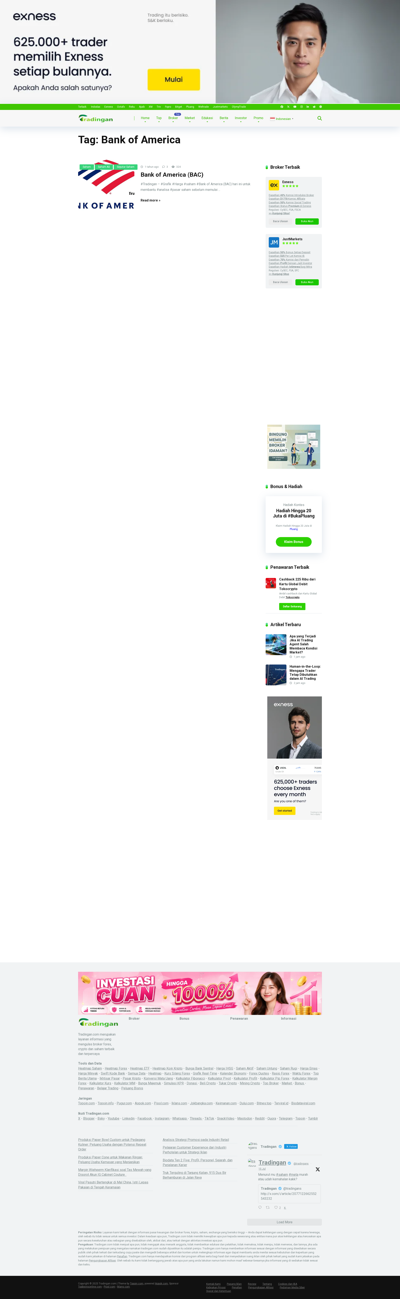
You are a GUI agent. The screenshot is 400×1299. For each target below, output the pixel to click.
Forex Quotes (259, 1073)
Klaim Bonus (293, 542)
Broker (173, 118)
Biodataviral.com (303, 1103)
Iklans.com (179, 1103)
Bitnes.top (264, 1103)
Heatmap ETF (140, 1068)
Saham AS (104, 166)
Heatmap (154, 1073)
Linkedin (128, 1118)
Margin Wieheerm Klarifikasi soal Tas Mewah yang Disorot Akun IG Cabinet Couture (114, 1172)
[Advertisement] (294, 360)
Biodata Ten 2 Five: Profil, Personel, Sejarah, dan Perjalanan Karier (197, 1162)
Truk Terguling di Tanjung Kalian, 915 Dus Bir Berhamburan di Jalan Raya (194, 1175)
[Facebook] (282, 107)
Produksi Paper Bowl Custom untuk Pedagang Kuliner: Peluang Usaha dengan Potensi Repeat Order (112, 1144)
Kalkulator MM (124, 1083)
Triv (159, 106)
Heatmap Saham (90, 1068)
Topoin (300, 1118)
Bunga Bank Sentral (199, 1068)
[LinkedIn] (308, 107)
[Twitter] (288, 107)
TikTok (209, 1118)
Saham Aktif (245, 1068)
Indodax (95, 106)
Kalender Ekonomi (233, 1073)
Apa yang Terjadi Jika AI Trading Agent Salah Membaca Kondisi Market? (303, 644)
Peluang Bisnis (132, 1088)
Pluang (190, 106)
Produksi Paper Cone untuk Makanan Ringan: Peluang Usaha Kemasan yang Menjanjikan (110, 1159)
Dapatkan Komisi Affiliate (287, 198)
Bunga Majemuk (149, 1083)
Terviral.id (281, 1103)
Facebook (145, 1118)
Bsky (101, 1118)
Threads (196, 1118)
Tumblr (313, 1118)
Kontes (299, 505)
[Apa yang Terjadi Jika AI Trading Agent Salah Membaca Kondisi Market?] (276, 654)
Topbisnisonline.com (90, 1286)
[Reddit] (314, 107)
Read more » (150, 200)
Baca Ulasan (280, 221)
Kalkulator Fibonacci (190, 1078)
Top (159, 118)
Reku (132, 106)
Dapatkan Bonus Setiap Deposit (289, 252)
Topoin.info (106, 1103)
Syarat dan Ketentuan (218, 1291)
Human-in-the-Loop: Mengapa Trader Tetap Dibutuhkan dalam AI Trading (305, 673)
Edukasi (207, 118)
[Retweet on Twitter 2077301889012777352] (269, 1208)
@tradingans (301, 1163)
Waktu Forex (301, 1073)
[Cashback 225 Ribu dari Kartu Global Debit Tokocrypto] (271, 587)
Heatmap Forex (116, 1068)
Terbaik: (82, 106)
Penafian (122, 1256)
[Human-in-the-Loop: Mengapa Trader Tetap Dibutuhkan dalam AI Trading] (276, 684)
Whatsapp (180, 1118)
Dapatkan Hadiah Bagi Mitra (290, 266)
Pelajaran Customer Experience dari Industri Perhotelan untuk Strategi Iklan (194, 1149)
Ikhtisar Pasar (110, 1078)
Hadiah (288, 505)
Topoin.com (86, 1103)
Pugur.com (124, 1103)
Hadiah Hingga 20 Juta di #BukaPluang (294, 513)
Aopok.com (143, 1103)
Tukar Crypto (228, 1083)
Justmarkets (220, 106)
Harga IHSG (224, 1068)
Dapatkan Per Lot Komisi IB (287, 255)
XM (150, 106)
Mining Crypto (250, 1083)
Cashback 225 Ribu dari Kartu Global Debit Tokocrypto (297, 584)
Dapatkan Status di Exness (290, 206)
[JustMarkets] (274, 246)
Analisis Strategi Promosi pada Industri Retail (196, 1140)
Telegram (285, 1118)
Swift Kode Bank (113, 1073)
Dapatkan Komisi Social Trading (290, 202)
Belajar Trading (107, 1088)
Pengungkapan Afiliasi (102, 1260)
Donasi (192, 1083)
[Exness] (274, 189)
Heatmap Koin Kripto (167, 1068)
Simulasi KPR (174, 1083)
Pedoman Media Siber (292, 1287)
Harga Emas (309, 1068)
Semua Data (136, 1073)
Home (145, 118)
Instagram (162, 1118)
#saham (282, 1175)
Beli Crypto (208, 1083)
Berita (224, 118)
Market (190, 118)
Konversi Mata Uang (158, 1078)
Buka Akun (307, 221)
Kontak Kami (213, 1284)
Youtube (113, 1118)
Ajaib (142, 106)
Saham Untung (266, 1068)
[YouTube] (295, 107)
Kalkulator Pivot (219, 1078)
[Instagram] (301, 107)
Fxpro (168, 106)
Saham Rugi (288, 1068)
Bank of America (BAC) (172, 174)
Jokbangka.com (201, 1103)
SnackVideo (225, 1118)
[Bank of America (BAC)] (106, 187)
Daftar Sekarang (292, 606)
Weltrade (203, 106)
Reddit (260, 1118)
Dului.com (247, 1103)
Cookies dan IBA (287, 1284)
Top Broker (271, 1083)
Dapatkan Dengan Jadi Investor (290, 263)
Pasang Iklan (234, 1284)
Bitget (178, 106)
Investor (241, 118)
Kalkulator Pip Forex (274, 1078)
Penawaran (86, 1088)
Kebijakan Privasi (216, 1287)
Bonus (300, 1083)
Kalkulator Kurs (100, 1083)
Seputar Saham (125, 166)
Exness (108, 106)
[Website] (320, 107)
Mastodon (244, 1118)
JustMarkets (292, 239)
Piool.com (161, 1103)
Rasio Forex (280, 1073)
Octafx (121, 106)
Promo (258, 118)
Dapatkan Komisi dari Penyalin (289, 259)
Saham (87, 166)
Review (252, 1284)
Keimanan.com (226, 1103)
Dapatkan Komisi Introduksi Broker (291, 195)
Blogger (89, 1118)
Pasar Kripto (132, 1078)
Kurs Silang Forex (177, 1073)
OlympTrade (239, 106)
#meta (293, 1175)
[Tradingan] (96, 116)
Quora (272, 1118)
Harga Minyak (88, 1073)
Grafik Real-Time (205, 1073)
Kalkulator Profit (245, 1078)
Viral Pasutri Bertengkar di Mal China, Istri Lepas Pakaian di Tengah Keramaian (113, 1184)
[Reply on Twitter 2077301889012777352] (261, 1208)
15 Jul (262, 1168)
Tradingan (272, 1162)
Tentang (267, 1284)
